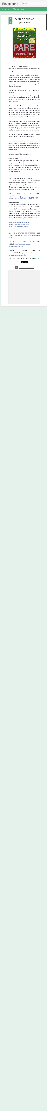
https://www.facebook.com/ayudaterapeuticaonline (20, 245)
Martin (36, 258)
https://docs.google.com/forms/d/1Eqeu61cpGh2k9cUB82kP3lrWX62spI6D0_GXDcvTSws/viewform (19, 224)
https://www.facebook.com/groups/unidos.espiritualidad (23, 254)
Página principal (18, 9)
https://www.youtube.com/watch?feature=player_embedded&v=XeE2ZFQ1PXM (23, 197)
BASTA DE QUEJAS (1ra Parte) (24, 21)
